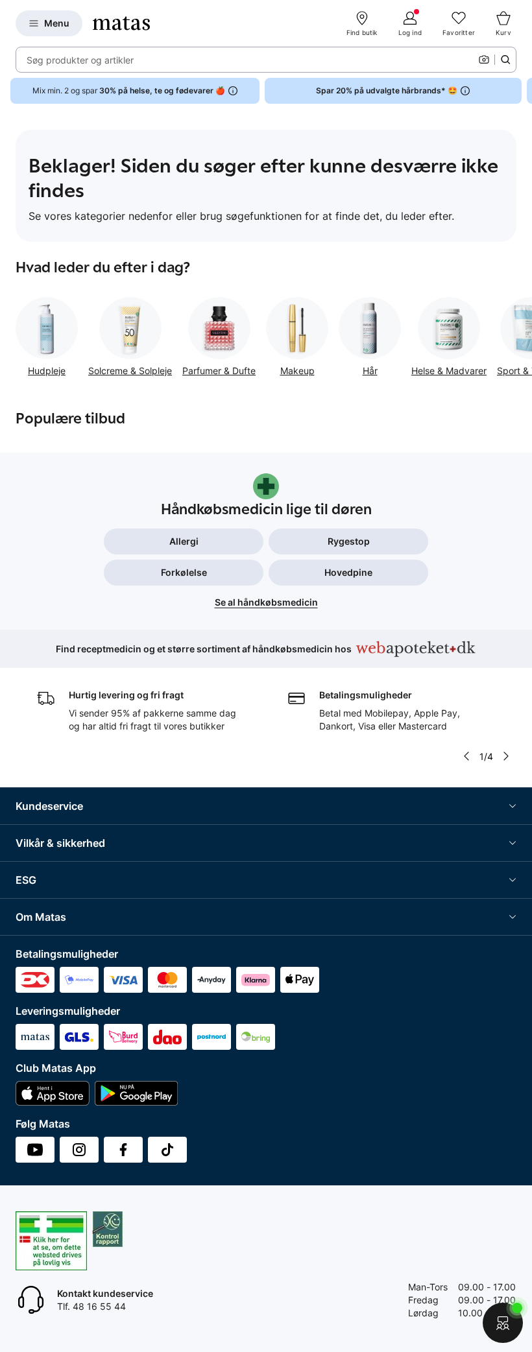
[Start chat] (503, 1323)
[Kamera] (484, 59)
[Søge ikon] (505, 59)
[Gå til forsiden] (121, 23)
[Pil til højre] (521, 90)
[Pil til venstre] (466, 756)
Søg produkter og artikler (80, 59)
